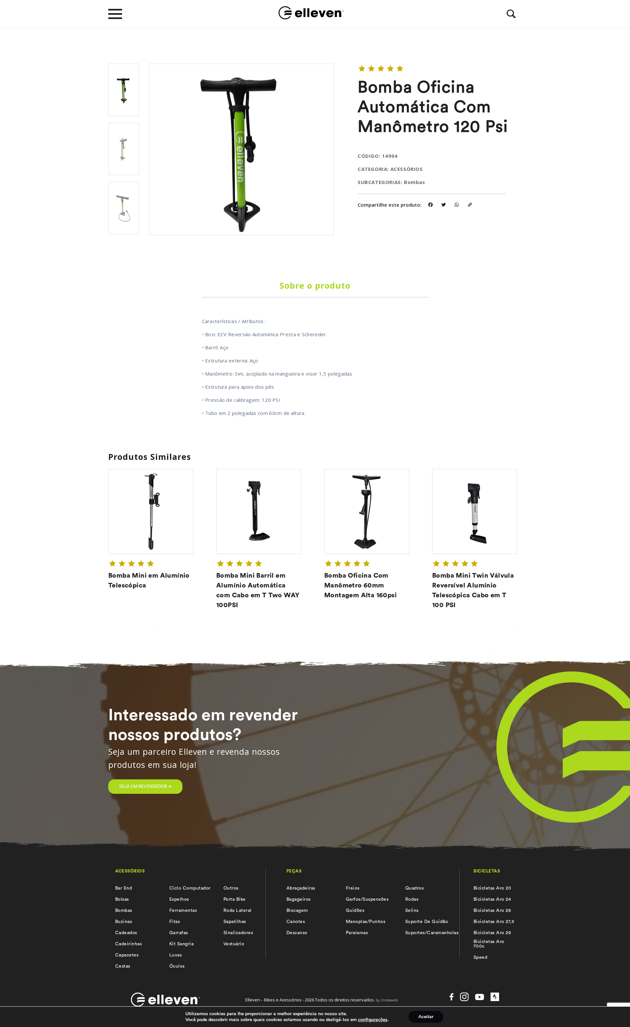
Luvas (175, 955)
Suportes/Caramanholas (431, 933)
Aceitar (425, 1017)
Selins (412, 910)
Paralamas (357, 933)
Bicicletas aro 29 (492, 933)
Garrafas (178, 933)
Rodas (411, 899)
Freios (353, 888)
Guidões (355, 910)
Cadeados (126, 933)
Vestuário (233, 944)
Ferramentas (183, 910)
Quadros (414, 888)
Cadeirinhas (128, 944)
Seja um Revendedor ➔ (145, 786)
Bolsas (122, 899)
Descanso (296, 933)
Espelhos (179, 899)
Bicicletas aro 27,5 (493, 921)
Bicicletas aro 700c (488, 944)
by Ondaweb (387, 999)
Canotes (295, 921)
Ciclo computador (190, 888)
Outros (231, 888)
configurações (373, 1020)
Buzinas (123, 921)
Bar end (123, 888)
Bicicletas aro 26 (492, 910)
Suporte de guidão (426, 921)
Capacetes (126, 955)
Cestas (122, 966)
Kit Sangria (181, 944)
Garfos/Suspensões (367, 899)
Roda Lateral (237, 910)
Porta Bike (234, 899)
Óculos (177, 966)
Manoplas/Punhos (365, 921)
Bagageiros (298, 899)
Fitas (174, 921)
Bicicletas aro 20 (492, 888)
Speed (480, 957)
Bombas (123, 910)
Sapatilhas (234, 921)
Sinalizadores (238, 933)
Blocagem (297, 910)
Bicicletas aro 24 (492, 899)
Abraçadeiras (300, 888)
